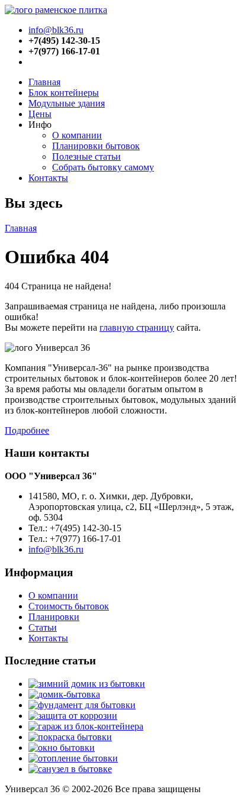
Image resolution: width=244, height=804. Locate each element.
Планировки (53, 617)
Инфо (40, 125)
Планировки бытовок (96, 146)
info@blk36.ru (56, 30)
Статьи (42, 627)
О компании (77, 135)
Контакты (48, 178)
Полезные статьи (86, 156)
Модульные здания (66, 103)
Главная (44, 82)
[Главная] (56, 10)
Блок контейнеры (63, 93)
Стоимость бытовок (68, 606)
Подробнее (27, 430)
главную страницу (136, 327)
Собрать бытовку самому (103, 167)
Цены (40, 114)
